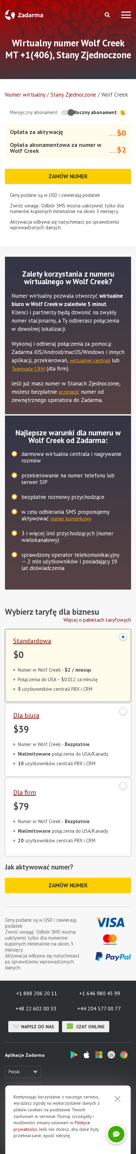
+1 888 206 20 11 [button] (36, 993)
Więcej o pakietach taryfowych (97, 619)
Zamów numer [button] (68, 176)
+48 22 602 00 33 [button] (36, 1008)
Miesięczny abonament (34, 112)
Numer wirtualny (25, 94)
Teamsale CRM (28, 368)
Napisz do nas (37, 1027)
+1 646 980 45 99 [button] (99, 993)
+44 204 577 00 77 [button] (99, 1008)
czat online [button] (90, 1027)
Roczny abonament (96, 112)
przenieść (69, 391)
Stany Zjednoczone (73, 94)
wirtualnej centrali (90, 360)
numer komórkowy (71, 518)
